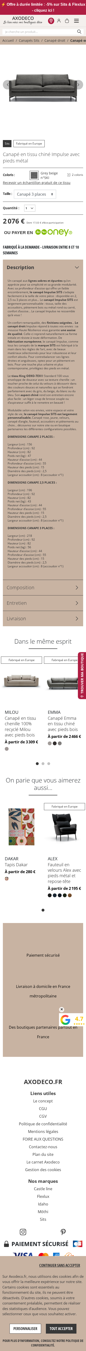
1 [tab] (37, 763)
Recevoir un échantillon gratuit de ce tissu (36, 182)
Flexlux (43, 1196)
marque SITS (47, 345)
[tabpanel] (21, 707)
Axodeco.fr (18, 1276)
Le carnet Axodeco (43, 1162)
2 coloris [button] (77, 175)
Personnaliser (25, 1328)
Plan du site (43, 1154)
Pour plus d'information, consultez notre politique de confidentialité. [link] (43, 1342)
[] (7, 84)
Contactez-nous (43, 1146)
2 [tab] (43, 763)
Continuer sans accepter (59, 1265)
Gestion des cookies (43, 1169)
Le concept (43, 1101)
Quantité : (11, 208)
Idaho (43, 1204)
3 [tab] (48, 763)
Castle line (43, 1188)
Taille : (7, 193)
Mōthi (43, 1211)
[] (78, 84)
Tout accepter (61, 1328)
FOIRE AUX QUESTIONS (43, 1139)
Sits (7, 143)
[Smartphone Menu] (76, 21)
